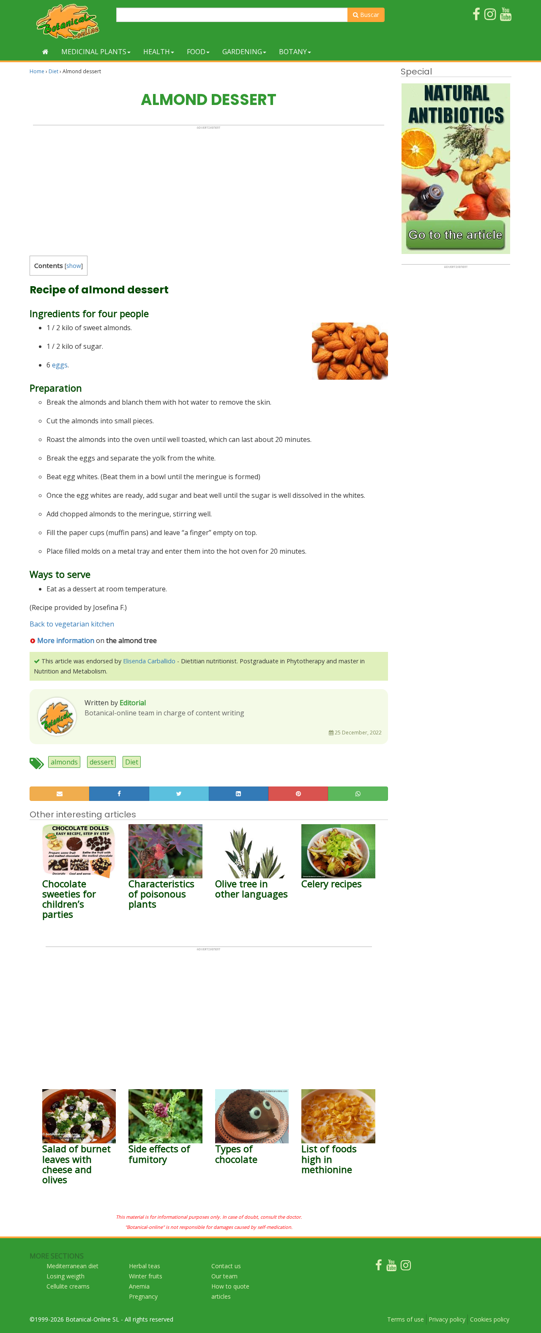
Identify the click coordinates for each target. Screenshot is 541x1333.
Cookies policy (489, 1319)
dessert (101, 762)
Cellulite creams (68, 1286)
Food (196, 51)
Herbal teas (144, 1266)
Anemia (139, 1286)
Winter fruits (145, 1276)
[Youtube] (391, 1267)
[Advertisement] (208, 189)
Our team (224, 1276)
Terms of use (405, 1319)
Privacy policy (447, 1319)
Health (156, 51)
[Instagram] (406, 1267)
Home (37, 71)
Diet (53, 71)
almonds (64, 762)
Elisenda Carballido (149, 661)
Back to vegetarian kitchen (72, 624)
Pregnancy (143, 1296)
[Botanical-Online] (70, 21)
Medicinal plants (93, 51)
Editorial (133, 702)
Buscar (368, 15)
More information (65, 640)
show (73, 266)
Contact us (226, 1266)
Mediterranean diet (72, 1266)
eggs (60, 365)
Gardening (242, 51)
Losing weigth (65, 1276)
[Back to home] (45, 52)
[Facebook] (378, 1267)
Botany (293, 51)
